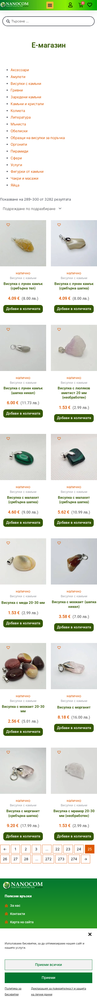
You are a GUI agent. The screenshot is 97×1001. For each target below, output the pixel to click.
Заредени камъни (26, 97)
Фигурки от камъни (27, 171)
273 (61, 859)
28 (26, 859)
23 (68, 849)
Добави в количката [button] (23, 309)
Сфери (16, 158)
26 (5, 859)
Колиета (18, 110)
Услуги (16, 165)
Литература (21, 117)
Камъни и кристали (27, 104)
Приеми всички (48, 964)
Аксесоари (20, 70)
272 (48, 859)
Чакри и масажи (24, 178)
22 (57, 849)
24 (79, 849)
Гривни (17, 90)
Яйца (15, 185)
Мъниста (18, 124)
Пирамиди (19, 151)
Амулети (18, 76)
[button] (90, 934)
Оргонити (19, 144)
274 (74, 859)
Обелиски (19, 131)
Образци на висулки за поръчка (38, 138)
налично (23, 273)
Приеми (48, 977)
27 (15, 859)
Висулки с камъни (26, 83)
